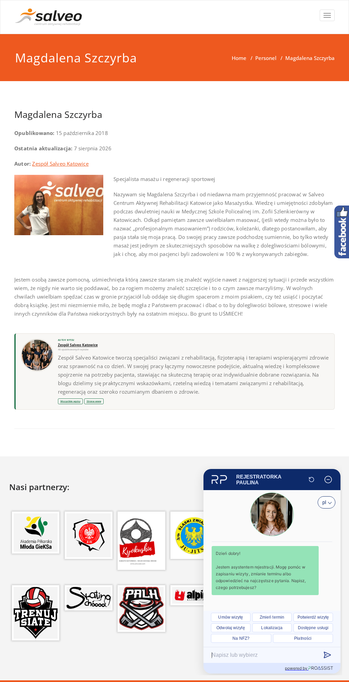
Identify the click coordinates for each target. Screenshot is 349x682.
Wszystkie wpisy (70, 401)
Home (239, 58)
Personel (265, 58)
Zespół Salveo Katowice (60, 163)
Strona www (94, 401)
